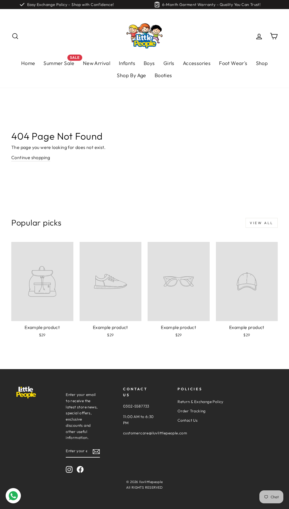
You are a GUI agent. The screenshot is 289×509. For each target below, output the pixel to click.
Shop (262, 63)
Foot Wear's (233, 63)
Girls (168, 63)
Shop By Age (131, 75)
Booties (163, 75)
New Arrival (96, 63)
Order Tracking (192, 410)
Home (28, 63)
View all (261, 223)
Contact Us (188, 420)
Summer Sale (60, 61)
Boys (149, 63)
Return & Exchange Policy (201, 401)
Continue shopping (30, 157)
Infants (127, 63)
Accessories (197, 63)
